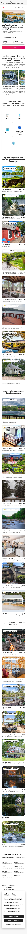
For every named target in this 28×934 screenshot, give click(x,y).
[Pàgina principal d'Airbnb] (3, 7)
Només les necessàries (13, 920)
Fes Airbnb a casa (19, 8)
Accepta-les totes (13, 916)
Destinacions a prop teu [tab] (8, 857)
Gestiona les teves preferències (13, 924)
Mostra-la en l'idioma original (16, 3)
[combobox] (13, 38)
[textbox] (7, 43)
